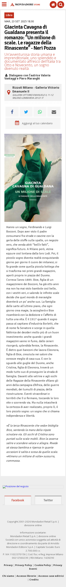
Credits (33, 579)
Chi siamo (8, 575)
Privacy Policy (23, 565)
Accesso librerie (26, 575)
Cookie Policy (42, 565)
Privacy (8, 565)
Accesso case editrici (51, 575)
